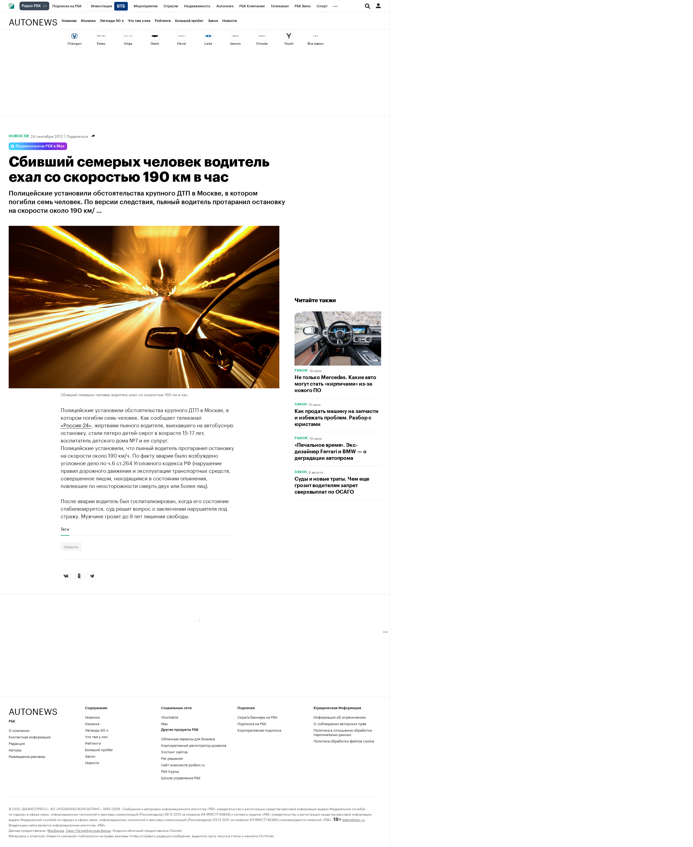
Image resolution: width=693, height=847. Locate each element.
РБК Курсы (170, 771)
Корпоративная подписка (259, 729)
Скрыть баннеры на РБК (257, 716)
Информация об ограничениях (339, 716)
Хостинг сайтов (174, 751)
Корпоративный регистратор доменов (193, 745)
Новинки (69, 20)
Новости (229, 20)
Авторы (15, 749)
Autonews (33, 19)
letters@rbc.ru (353, 819)
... (335, 5)
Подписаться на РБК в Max (40, 146)
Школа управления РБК (181, 777)
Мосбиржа (55, 830)
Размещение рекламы (27, 756)
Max (164, 723)
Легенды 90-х (112, 20)
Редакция (17, 743)
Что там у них (139, 20)
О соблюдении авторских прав (339, 723)
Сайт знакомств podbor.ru (183, 764)
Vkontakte (169, 716)
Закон (213, 20)
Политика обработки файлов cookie (343, 740)
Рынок (301, 370)
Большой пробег (189, 20)
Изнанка (88, 20)
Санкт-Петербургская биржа (88, 830)
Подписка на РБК (251, 723)
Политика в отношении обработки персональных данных (342, 732)
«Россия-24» (76, 425)
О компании (19, 730)
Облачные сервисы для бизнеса (188, 738)
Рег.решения (172, 758)
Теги (65, 529)
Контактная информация (30, 736)
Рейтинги (163, 20)
